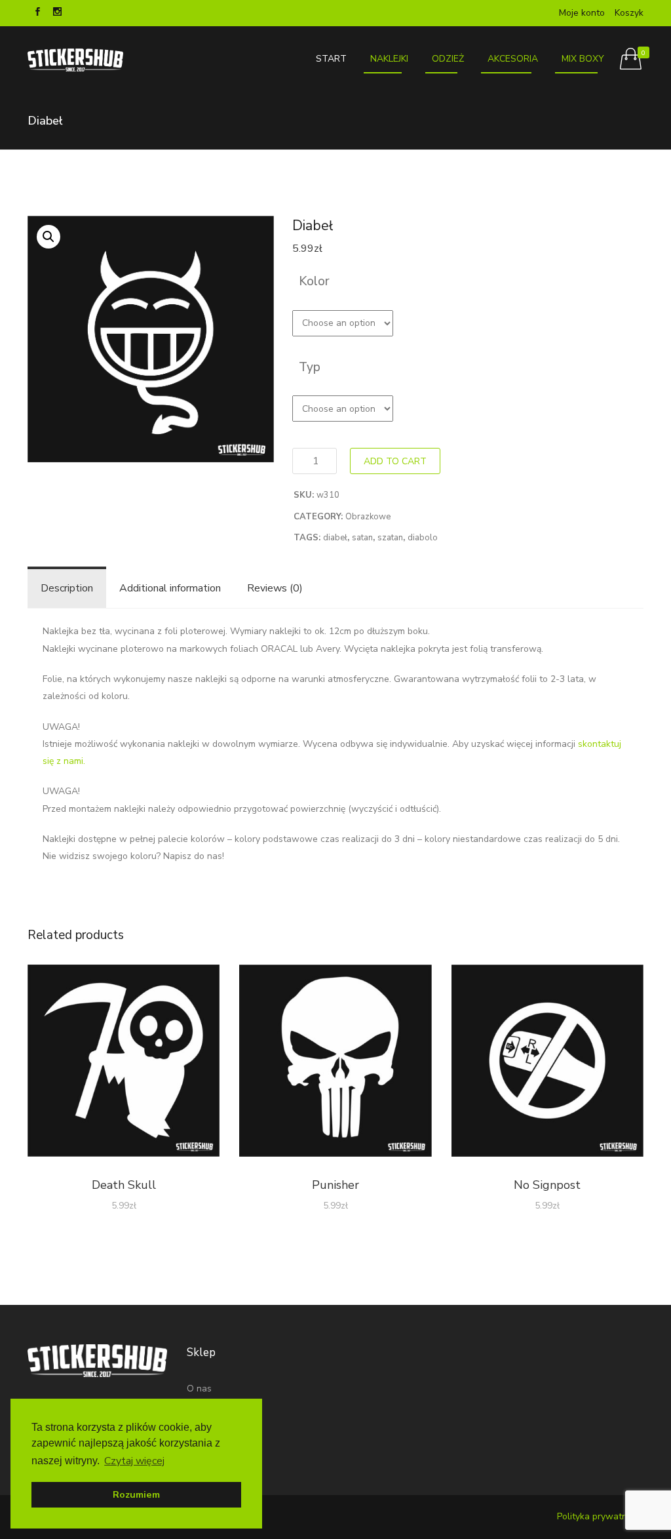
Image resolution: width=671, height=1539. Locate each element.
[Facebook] (37, 13)
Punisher (335, 1185)
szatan (390, 538)
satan (362, 538)
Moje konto (582, 13)
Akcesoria (513, 58)
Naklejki (389, 58)
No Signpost (547, 1185)
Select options (123, 1063)
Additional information (170, 588)
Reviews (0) (275, 588)
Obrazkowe (368, 517)
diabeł (335, 538)
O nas (199, 1388)
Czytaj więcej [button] (134, 1461)
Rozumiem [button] (136, 1494)
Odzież (448, 58)
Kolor (314, 281)
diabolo (423, 538)
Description (67, 588)
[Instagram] (57, 13)
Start (331, 58)
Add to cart (395, 461)
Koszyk (629, 13)
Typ (309, 367)
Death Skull (124, 1185)
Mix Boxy (583, 58)
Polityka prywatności (600, 1516)
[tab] (67, 588)
